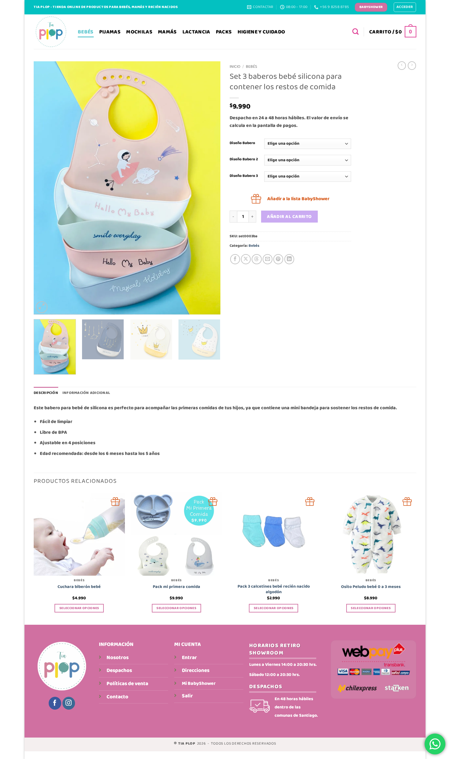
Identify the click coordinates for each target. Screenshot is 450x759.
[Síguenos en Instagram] (68, 703)
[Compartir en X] (246, 259)
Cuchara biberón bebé (79, 586)
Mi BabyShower (199, 683)
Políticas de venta (127, 683)
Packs (224, 32)
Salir (187, 696)
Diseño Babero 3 (244, 176)
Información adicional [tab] (86, 393)
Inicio (235, 66)
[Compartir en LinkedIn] (289, 259)
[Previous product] (412, 65)
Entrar (189, 657)
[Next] (209, 187)
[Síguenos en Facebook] (55, 703)
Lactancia (196, 32)
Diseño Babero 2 (244, 159)
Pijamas (110, 32)
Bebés (86, 32)
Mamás (167, 32)
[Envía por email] (267, 259)
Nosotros (118, 657)
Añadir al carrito (289, 216)
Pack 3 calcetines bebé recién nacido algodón (274, 589)
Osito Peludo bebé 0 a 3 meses (371, 586)
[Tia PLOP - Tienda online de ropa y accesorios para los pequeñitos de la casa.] (51, 31)
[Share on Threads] (256, 259)
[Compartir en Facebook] (235, 259)
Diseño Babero (242, 143)
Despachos (119, 670)
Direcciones (195, 670)
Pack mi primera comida (176, 586)
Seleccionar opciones (79, 608)
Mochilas (139, 32)
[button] (405, 7)
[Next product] (402, 65)
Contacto (117, 696)
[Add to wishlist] (115, 502)
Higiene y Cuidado (261, 32)
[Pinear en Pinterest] (278, 259)
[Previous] (45, 187)
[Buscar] (355, 32)
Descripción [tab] (46, 393)
